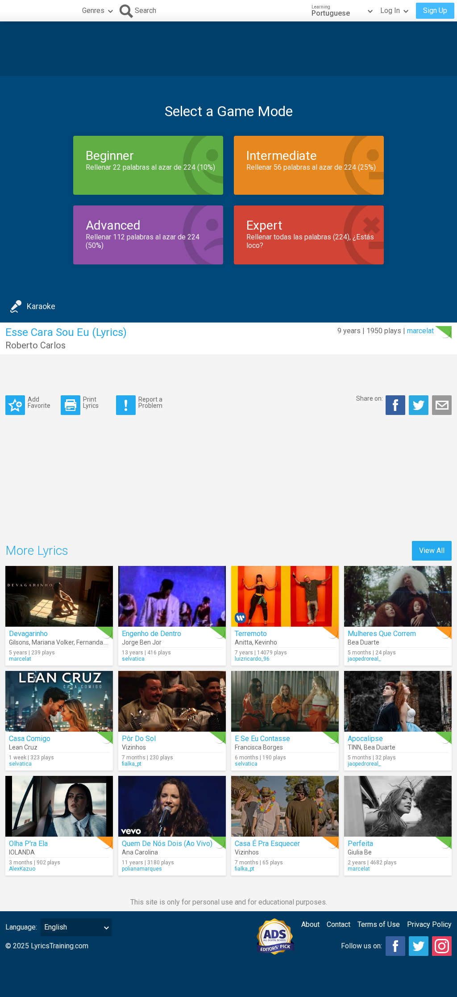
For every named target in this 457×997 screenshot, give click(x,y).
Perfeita (360, 843)
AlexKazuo (22, 869)
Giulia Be (360, 852)
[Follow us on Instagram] (442, 946)
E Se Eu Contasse (262, 738)
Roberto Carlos (35, 345)
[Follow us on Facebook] (395, 946)
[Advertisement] (228, 49)
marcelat (420, 331)
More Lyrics (36, 550)
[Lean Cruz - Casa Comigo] (59, 701)
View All (432, 550)
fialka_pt (131, 764)
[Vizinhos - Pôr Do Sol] (172, 701)
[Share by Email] (442, 405)
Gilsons (19, 642)
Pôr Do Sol (139, 738)
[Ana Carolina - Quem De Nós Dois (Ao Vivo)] (172, 806)
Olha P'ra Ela (28, 843)
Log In (390, 10)
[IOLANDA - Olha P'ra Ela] (59, 806)
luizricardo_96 (252, 659)
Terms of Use (378, 924)
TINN (354, 747)
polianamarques (142, 869)
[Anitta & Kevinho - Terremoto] (285, 596)
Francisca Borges (259, 747)
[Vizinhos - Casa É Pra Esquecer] (285, 806)
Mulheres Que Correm (382, 633)
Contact (338, 924)
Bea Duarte (363, 642)
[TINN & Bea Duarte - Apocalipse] (398, 701)
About (310, 924)
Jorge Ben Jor (142, 642)
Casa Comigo (29, 738)
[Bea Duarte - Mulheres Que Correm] (398, 596)
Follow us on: (361, 946)
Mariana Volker (53, 642)
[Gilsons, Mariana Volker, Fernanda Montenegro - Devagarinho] (59, 596)
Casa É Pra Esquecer (267, 843)
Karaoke (41, 306)
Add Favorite (39, 402)
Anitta (243, 642)
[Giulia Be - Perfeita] (398, 806)
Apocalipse (365, 738)
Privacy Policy (429, 924)
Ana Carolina (140, 852)
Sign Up (435, 10)
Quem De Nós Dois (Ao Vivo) (167, 843)
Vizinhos (134, 747)
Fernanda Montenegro (107, 642)
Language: (21, 927)
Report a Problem (150, 402)
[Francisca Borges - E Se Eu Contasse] (285, 701)
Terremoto (251, 633)
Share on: (369, 398)
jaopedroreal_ (364, 659)
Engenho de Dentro (151, 633)
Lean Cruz (23, 747)
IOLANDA (22, 852)
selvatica (133, 659)
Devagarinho (28, 633)
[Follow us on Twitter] (418, 946)
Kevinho (266, 642)
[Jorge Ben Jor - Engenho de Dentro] (172, 596)
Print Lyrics (91, 402)
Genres (93, 10)
